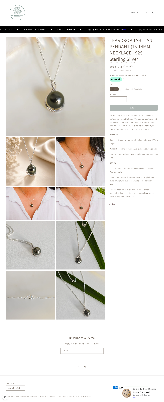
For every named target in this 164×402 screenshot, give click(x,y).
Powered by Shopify (38, 396)
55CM (115, 89)
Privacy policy (62, 396)
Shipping (113, 70)
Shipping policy (86, 396)
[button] (5, 12)
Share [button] (114, 204)
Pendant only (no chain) (134, 89)
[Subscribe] (100, 351)
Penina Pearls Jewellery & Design (21, 396)
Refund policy (51, 396)
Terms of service (74, 396)
